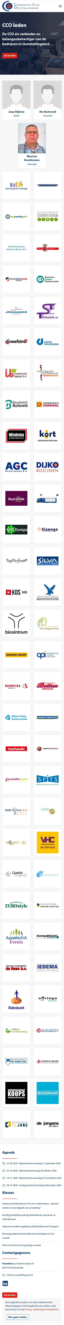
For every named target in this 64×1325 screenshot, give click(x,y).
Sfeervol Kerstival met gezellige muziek (21, 1245)
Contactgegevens (16, 1253)
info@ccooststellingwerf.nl (20, 1275)
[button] (60, 6)
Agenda (8, 1152)
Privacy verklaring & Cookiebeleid (41, 1309)
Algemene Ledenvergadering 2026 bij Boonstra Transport (30, 1226)
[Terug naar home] (21, 6)
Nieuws (8, 1193)
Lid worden (10, 56)
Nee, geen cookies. (17, 1317)
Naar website (16, 185)
